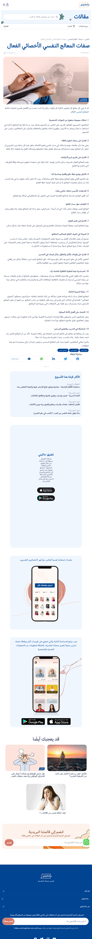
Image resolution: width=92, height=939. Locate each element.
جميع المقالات (83, 26)
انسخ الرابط (15, 359)
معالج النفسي (81, 111)
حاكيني (87, 39)
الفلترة (70, 26)
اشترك (5, 26)
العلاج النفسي (72, 39)
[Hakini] (84, 5)
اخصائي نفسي (63, 350)
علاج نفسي (84, 350)
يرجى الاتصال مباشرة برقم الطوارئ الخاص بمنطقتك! (28, 928)
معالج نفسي (74, 350)
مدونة (81, 39)
